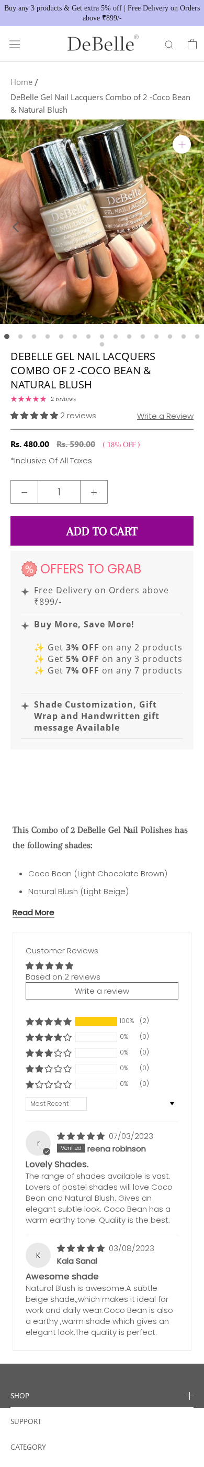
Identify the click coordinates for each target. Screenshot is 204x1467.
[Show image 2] (20, 336)
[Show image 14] (183, 336)
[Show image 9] (115, 336)
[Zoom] (182, 144)
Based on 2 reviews (63, 976)
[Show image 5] (61, 336)
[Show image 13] (170, 336)
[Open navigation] (14, 44)
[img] (82, 1136)
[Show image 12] (156, 336)
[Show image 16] (102, 344)
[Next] (188, 227)
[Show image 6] (74, 336)
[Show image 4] (47, 336)
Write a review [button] (102, 990)
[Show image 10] (129, 336)
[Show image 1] (6, 336)
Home (21, 82)
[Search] (169, 44)
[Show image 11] (142, 336)
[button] (35, 415)
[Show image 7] (88, 336)
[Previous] (15, 227)
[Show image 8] (102, 336)
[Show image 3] (34, 336)
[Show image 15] (197, 336)
